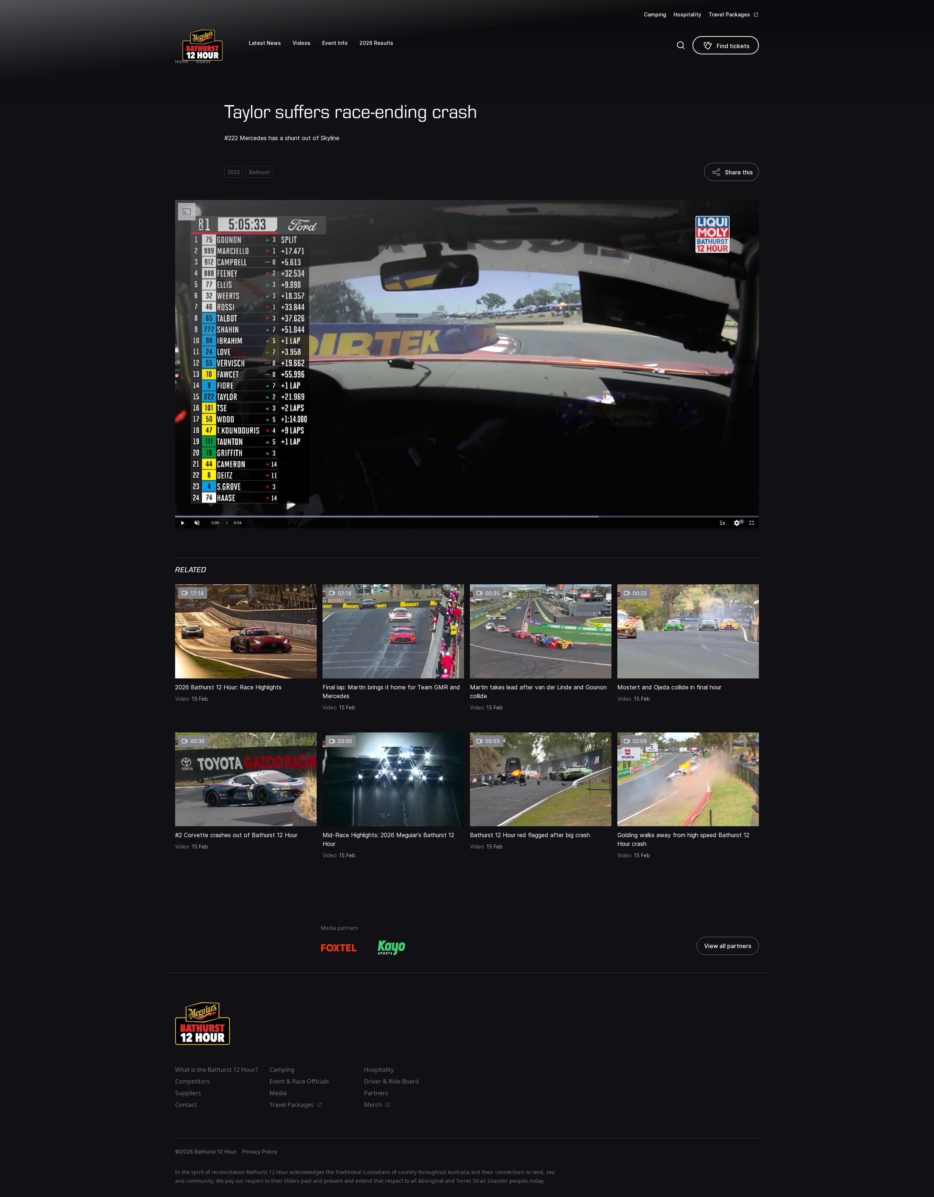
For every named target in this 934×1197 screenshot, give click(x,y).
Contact (186, 1105)
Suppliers (188, 1093)
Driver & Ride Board (391, 1081)
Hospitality (687, 14)
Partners (376, 1093)
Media (278, 1093)
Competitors (192, 1081)
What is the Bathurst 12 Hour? (216, 1070)
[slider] (467, 516)
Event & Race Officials (299, 1081)
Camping (655, 14)
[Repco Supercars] (212, 45)
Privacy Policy (259, 1151)
